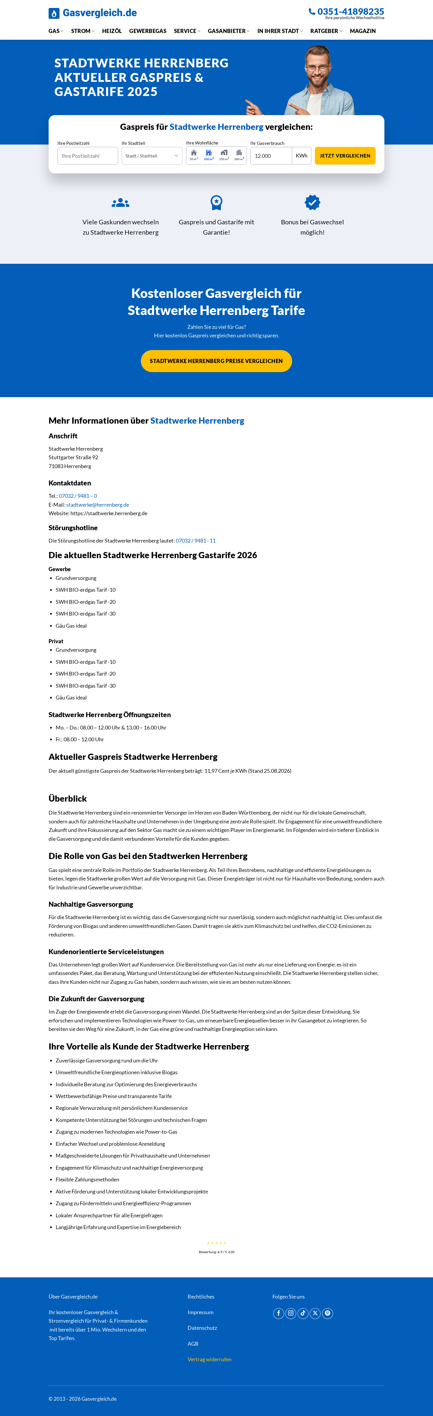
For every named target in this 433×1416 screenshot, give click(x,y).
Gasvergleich (99, 1312)
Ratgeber (324, 31)
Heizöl (112, 31)
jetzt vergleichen (345, 155)
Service (185, 31)
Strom (81, 31)
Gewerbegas (147, 31)
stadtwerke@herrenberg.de (97, 504)
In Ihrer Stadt (278, 31)
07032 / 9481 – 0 (78, 496)
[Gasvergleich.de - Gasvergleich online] (93, 13)
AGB (193, 1343)
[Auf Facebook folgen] (278, 1313)
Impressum (201, 1312)
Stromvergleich (66, 1320)
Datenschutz (202, 1327)
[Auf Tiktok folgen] (303, 1313)
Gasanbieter (227, 31)
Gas (54, 31)
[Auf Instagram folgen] (290, 1313)
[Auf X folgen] (315, 1313)
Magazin (363, 31)
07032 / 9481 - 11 (196, 540)
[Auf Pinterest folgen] (327, 1313)
